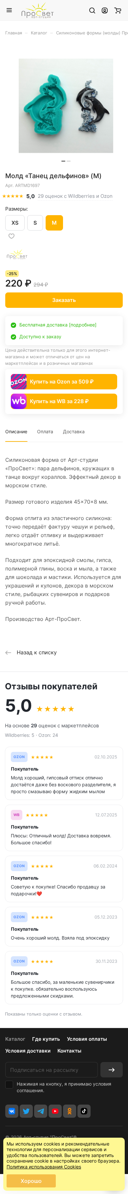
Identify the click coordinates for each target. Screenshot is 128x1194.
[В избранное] (11, 236)
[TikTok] (84, 1111)
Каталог (15, 1039)
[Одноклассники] (69, 1111)
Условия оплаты (87, 1039)
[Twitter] (26, 1111)
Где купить (46, 1039)
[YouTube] (55, 1111)
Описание (16, 431)
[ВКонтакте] (11, 1111)
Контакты (69, 1051)
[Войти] (105, 10)
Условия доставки (28, 1051)
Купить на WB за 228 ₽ (59, 401)
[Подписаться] (111, 1069)
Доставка (74, 431)
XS (14, 222)
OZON (19, 757)
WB (16, 815)
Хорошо (31, 1181)
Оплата (45, 431)
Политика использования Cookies (44, 1166)
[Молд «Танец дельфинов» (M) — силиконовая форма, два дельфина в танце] (66, 106)
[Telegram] (40, 1111)
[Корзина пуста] (117, 10)
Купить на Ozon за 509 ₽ (62, 381)
